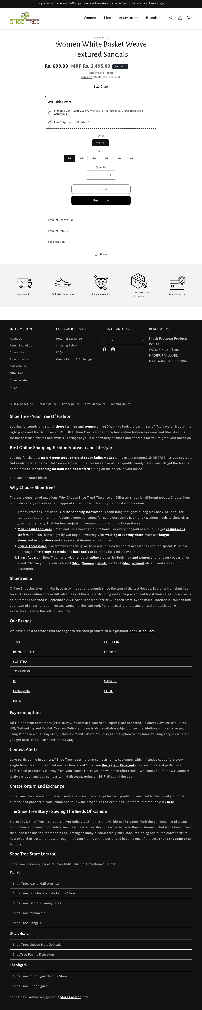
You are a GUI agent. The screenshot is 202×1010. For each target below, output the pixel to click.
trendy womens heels (151, 517)
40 (121, 159)
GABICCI (110, 681)
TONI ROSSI (22, 671)
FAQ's (60, 352)
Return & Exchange (69, 338)
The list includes (142, 631)
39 (108, 159)
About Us (16, 338)
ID (14, 681)
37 (84, 159)
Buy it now (101, 200)
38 (96, 159)
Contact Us (17, 352)
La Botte (110, 651)
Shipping (86, 77)
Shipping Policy (66, 345)
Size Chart (101, 86)
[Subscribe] (141, 340)
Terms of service (94, 403)
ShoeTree (26, 403)
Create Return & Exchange (74, 359)
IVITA (17, 701)
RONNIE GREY (24, 651)
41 (133, 159)
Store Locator (19, 380)
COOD (108, 691)
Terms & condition (22, 345)
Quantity (101, 167)
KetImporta (21, 691)
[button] (91, 17)
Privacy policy (19, 359)
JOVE (17, 642)
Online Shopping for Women (81, 512)
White (102, 143)
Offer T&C (16, 373)
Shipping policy (120, 403)
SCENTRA (20, 661)
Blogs (13, 387)
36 (71, 159)
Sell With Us (18, 366)
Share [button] (103, 254)
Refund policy (47, 403)
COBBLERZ (112, 642)
